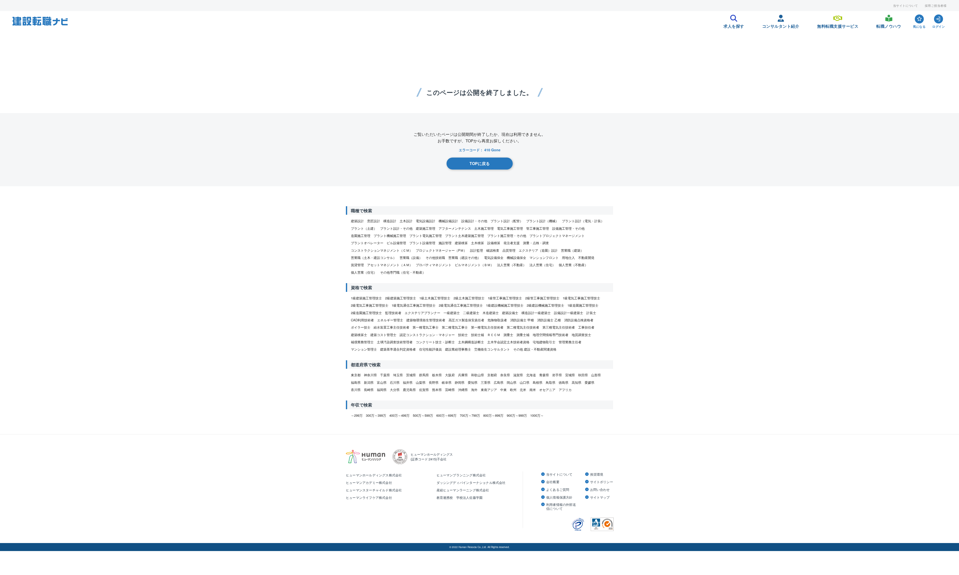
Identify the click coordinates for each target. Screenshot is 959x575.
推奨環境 (596, 474)
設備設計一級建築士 (568, 312)
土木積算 (477, 242)
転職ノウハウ (888, 24)
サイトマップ (600, 497)
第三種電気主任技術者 (558, 327)
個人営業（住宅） (364, 272)
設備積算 (493, 242)
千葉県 (385, 375)
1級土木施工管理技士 (434, 298)
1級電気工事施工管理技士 (581, 298)
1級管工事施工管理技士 (505, 298)
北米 (523, 389)
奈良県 (505, 375)
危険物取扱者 (497, 320)
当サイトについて (905, 5)
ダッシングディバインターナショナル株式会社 (471, 482)
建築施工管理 (425, 228)
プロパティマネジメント (434, 264)
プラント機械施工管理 (390, 235)
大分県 (395, 389)
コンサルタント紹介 (780, 24)
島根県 (537, 382)
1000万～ (537, 415)
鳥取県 (550, 382)
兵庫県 (463, 375)
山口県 (524, 382)
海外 (474, 389)
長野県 (434, 382)
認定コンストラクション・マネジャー (427, 334)
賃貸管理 (357, 264)
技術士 (463, 334)
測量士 (508, 334)
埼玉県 (398, 375)
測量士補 (522, 334)
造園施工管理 (360, 235)
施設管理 (445, 242)
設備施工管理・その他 (568, 228)
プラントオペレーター (367, 242)
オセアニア (547, 389)
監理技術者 (393, 312)
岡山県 (511, 382)
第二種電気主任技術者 (523, 327)
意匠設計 (373, 220)
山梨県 (421, 382)
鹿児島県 (409, 389)
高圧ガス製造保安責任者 (466, 320)
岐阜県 (447, 382)
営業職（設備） (411, 257)
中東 (503, 389)
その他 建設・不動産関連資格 (534, 349)
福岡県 (382, 389)
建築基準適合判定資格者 (398, 349)
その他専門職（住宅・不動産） (403, 272)
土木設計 (406, 220)
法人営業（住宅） (542, 264)
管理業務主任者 (570, 342)
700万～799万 (470, 415)
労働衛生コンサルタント (492, 349)
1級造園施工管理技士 (582, 305)
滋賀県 (518, 375)
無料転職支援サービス (837, 24)
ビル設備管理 (396, 242)
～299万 (357, 415)
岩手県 (557, 375)
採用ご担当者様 (936, 5)
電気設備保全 (493, 257)
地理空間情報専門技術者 (550, 334)
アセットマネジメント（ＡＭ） (390, 264)
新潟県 (369, 382)
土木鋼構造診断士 (471, 342)
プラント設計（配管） (506, 220)
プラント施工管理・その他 (506, 235)
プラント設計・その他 (396, 228)
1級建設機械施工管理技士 (504, 305)
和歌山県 (477, 375)
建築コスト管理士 (383, 334)
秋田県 (583, 375)
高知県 (576, 382)
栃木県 (437, 375)
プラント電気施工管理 (425, 235)
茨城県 (411, 375)
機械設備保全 (516, 257)
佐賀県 (424, 389)
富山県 (382, 382)
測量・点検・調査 (536, 242)
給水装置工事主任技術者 (391, 327)
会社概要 (552, 482)
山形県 (596, 375)
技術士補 (477, 334)
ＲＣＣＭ (493, 334)
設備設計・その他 (474, 220)
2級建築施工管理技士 (400, 298)
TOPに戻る (480, 163)
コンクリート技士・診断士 (435, 342)
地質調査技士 (581, 334)
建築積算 (461, 242)
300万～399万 (376, 415)
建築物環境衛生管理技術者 (425, 320)
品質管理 (508, 250)
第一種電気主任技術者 (487, 327)
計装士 (591, 312)
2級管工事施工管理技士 (542, 298)
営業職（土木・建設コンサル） (373, 257)
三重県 (485, 382)
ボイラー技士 (360, 327)
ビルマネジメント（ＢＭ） (474, 264)
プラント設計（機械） (542, 220)
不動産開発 (586, 257)
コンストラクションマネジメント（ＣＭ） (382, 250)
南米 (532, 389)
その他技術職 (435, 257)
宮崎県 (450, 389)
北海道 (531, 375)
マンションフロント (544, 257)
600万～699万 (446, 415)
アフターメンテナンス (455, 228)
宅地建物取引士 (544, 342)
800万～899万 (493, 415)
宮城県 (570, 375)
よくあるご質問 (557, 490)
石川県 (395, 382)
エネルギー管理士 (390, 320)
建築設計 (357, 220)
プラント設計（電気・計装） (583, 220)
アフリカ (565, 389)
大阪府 (450, 375)
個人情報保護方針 (559, 497)
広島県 (498, 382)
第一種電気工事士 (426, 327)
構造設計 (389, 220)
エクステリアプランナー (422, 312)
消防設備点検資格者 (578, 320)
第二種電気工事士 (455, 327)
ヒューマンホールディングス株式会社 (374, 475)
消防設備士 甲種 (522, 320)
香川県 (356, 389)
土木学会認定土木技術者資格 (508, 342)
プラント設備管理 (422, 242)
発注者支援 (511, 242)
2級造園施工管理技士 (366, 312)
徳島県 (563, 382)
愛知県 (473, 382)
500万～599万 (423, 415)
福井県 (408, 382)
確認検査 (492, 250)
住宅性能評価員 (430, 349)
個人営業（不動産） (573, 264)
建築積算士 (359, 334)
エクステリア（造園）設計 (538, 250)
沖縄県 (463, 389)
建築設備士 (510, 312)
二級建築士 (471, 312)
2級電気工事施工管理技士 (369, 305)
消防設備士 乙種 (549, 320)
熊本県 (437, 389)
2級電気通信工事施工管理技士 (461, 305)
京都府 (492, 375)
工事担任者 (586, 327)
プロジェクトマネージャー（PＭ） (441, 250)
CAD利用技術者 (362, 320)
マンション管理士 (364, 349)
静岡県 (460, 382)
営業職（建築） (572, 250)
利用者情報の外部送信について (561, 506)
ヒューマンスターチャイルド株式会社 (374, 490)
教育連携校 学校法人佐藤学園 (460, 497)
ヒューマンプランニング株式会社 (461, 475)
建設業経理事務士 (458, 349)
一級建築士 (452, 312)
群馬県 (424, 375)
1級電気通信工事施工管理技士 (414, 305)
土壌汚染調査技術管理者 (395, 342)
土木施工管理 (484, 228)
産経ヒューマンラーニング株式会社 (463, 490)
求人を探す (733, 24)
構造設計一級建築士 (536, 312)
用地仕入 (568, 257)
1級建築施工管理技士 (366, 298)
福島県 (356, 382)
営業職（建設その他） (464, 257)
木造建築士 (490, 312)
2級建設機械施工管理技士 (545, 305)
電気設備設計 (425, 220)
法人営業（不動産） (511, 264)
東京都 (356, 375)
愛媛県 (589, 382)
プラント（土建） (364, 228)
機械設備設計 (448, 220)
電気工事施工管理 (510, 228)
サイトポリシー (601, 482)
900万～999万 (517, 415)
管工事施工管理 (537, 228)
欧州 (513, 389)
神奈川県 (370, 375)
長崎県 (369, 389)
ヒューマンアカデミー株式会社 (369, 482)
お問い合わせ (600, 490)
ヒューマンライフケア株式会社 (369, 497)
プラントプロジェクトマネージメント (557, 235)
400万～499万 (399, 415)
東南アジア (489, 389)
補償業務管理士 (362, 342)
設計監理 (476, 250)
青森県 (544, 375)
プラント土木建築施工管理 (464, 235)
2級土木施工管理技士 (469, 298)
